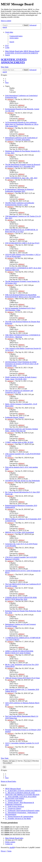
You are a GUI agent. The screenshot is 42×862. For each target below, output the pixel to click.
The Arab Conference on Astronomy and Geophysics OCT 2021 (19, 391)
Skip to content (6, 21)
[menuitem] (16, 36)
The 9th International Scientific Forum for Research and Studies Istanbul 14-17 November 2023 (22, 165)
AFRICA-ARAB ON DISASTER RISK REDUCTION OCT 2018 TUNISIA (19, 652)
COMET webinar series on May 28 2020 (19, 442)
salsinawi (10, 99)
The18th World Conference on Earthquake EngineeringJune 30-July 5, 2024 (19, 204)
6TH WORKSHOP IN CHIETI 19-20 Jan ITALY (22, 243)
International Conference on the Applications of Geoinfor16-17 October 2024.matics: (21, 138)
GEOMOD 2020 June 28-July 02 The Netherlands (22, 481)
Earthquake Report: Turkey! (14, 417)
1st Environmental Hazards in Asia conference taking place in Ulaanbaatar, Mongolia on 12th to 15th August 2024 (21, 124)
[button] (7, 82)
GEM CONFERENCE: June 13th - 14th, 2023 (21, 178)
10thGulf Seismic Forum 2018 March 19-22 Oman (22, 678)
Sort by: (20, 761)
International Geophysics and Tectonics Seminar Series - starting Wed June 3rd (21, 430)
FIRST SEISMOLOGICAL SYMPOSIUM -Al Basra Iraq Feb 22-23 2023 (21, 230)
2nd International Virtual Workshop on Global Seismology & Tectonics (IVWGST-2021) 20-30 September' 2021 (21, 364)
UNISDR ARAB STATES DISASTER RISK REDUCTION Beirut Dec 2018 (21, 598)
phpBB (11, 847)
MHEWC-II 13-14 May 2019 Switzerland (19, 532)
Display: (6, 761)
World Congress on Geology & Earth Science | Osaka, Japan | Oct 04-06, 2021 (21, 378)
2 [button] (5, 81)
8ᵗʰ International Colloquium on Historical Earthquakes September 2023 (19, 190)
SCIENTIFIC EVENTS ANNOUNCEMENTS (14, 61)
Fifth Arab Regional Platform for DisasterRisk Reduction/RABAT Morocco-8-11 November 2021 (22, 296)
